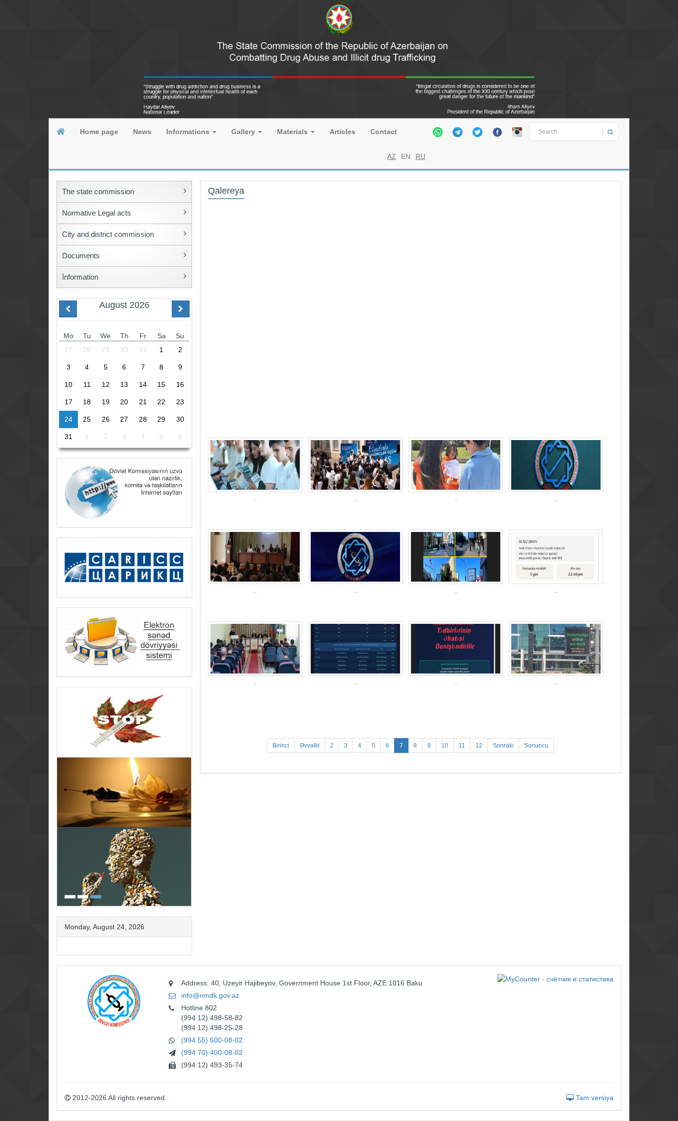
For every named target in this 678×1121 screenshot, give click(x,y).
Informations (188, 132)
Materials (293, 132)
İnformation (80, 277)
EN (405, 156)
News (142, 132)
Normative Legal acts (96, 213)
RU (420, 156)
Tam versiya (593, 1098)
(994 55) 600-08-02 (212, 1040)
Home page (99, 132)
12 (478, 745)
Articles (342, 132)
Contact (383, 132)
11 (462, 745)
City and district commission (108, 234)
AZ (391, 156)
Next (188, 795)
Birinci (280, 745)
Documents (81, 255)
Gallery (244, 132)
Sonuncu (536, 745)
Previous (60, 795)
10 (444, 745)
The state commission (98, 191)
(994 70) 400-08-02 (212, 1052)
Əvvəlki (310, 745)
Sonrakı (503, 745)
